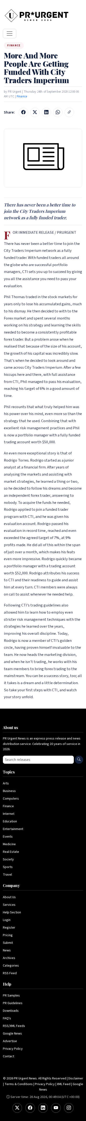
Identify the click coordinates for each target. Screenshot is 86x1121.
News (7, 950)
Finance (22, 96)
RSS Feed (10, 973)
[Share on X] (35, 112)
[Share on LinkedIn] (46, 112)
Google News (12, 1033)
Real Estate (11, 851)
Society (8, 859)
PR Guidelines (12, 1003)
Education (10, 821)
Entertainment (13, 829)
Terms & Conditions (19, 1084)
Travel (7, 874)
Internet (8, 813)
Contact (8, 1056)
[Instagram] (69, 1108)
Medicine (9, 844)
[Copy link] (69, 112)
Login (7, 920)
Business (9, 791)
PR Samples (11, 995)
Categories (11, 965)
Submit (8, 942)
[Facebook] (30, 1108)
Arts (6, 783)
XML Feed (63, 1084)
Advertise (10, 1041)
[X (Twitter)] (17, 1108)
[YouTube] (56, 1108)
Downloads (11, 1010)
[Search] (79, 760)
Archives (9, 958)
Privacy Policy (13, 1048)
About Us (9, 897)
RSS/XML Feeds (14, 1026)
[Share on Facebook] (23, 112)
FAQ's (7, 1018)
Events (8, 836)
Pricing (8, 935)
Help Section (12, 912)
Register (9, 927)
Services (9, 904)
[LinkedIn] (43, 1108)
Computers (11, 798)
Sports (8, 867)
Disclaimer (75, 1078)
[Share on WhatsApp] (58, 112)
